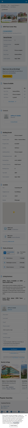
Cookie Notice (16, 423)
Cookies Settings (13, 425)
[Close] (25, 415)
